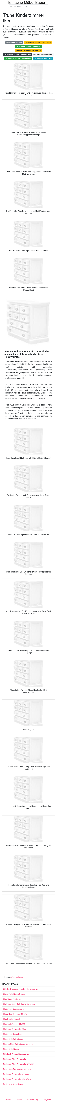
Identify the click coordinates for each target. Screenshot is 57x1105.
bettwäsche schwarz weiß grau (28, 46)
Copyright (47, 1099)
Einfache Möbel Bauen (27, 2)
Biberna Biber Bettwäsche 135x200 (18, 1044)
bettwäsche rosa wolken (43, 54)
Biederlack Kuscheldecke (13, 1009)
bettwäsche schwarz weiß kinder (18, 58)
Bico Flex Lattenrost (11, 1019)
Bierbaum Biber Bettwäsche (14, 1059)
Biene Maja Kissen (11, 1049)
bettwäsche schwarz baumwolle (38, 42)
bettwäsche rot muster (43, 58)
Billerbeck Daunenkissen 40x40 (16, 1054)
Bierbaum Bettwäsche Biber (14, 1029)
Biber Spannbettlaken (12, 999)
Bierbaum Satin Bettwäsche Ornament (19, 1004)
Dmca (8, 1099)
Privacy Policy (32, 1099)
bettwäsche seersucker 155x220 (28, 50)
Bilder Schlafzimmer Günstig (15, 1014)
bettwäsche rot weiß (14, 42)
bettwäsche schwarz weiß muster (17, 54)
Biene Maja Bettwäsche (13, 1039)
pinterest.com (17, 977)
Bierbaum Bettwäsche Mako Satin (17, 1079)
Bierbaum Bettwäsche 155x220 (16, 1074)
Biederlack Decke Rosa (13, 1084)
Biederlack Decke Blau (12, 1034)
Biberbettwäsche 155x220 (14, 1024)
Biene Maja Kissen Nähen (14, 994)
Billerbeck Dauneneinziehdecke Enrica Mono (22, 989)
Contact (19, 1099)
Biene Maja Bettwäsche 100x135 (17, 1069)
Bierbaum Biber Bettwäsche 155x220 (18, 1064)
